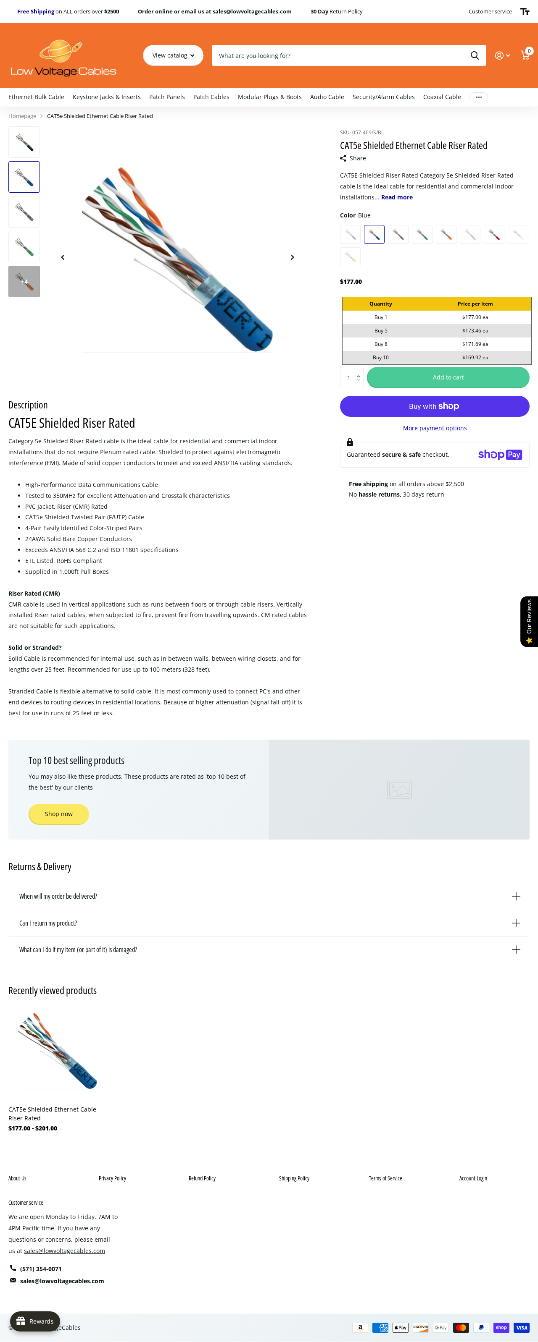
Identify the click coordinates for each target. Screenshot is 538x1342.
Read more (397, 197)
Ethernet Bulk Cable (36, 97)
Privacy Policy (112, 1178)
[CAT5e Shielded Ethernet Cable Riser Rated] (57, 1050)
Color (355, 215)
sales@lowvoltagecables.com (64, 1251)
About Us (17, 1178)
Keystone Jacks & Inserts (107, 97)
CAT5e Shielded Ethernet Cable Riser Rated (52, 1113)
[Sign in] (502, 55)
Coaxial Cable (442, 97)
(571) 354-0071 (41, 1269)
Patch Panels (167, 97)
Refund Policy (202, 1178)
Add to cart (448, 377)
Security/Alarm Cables (384, 97)
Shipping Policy (294, 1178)
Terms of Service (385, 1178)
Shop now (59, 814)
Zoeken (474, 55)
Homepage (22, 116)
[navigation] (62, 257)
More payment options (435, 428)
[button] (360, 370)
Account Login (473, 1178)
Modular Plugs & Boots (270, 97)
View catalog (171, 55)
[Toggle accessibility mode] (525, 11)
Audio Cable (327, 97)
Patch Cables (211, 97)
